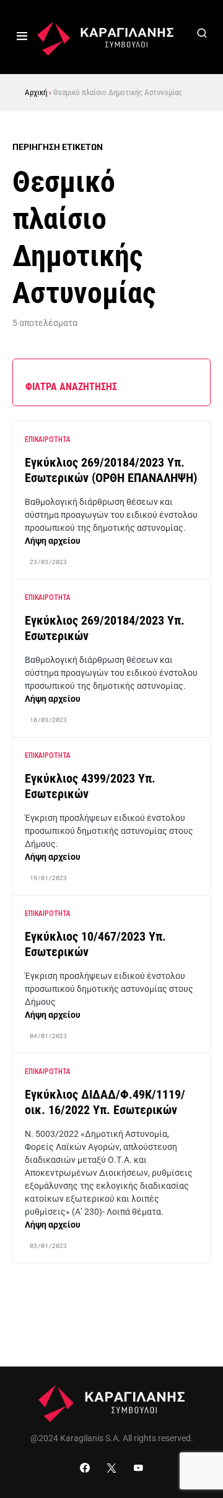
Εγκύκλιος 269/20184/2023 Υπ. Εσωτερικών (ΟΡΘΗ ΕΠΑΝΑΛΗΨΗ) (111, 470)
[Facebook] (85, 1468)
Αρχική (36, 92)
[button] (21, 37)
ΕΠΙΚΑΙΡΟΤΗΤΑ (48, 439)
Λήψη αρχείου (53, 541)
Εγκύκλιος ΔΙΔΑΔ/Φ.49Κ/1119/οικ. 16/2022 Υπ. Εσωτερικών (105, 1102)
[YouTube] (138, 1468)
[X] (111, 1468)
